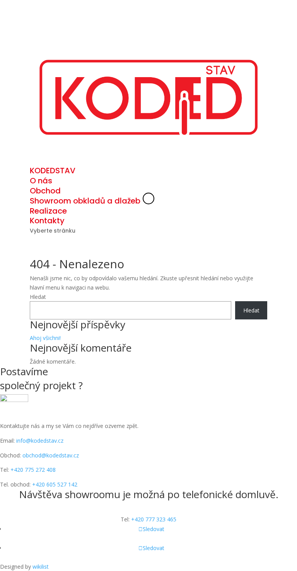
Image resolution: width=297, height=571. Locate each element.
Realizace (48, 210)
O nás (41, 180)
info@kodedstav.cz (39, 440)
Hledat (38, 296)
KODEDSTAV (52, 170)
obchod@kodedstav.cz (50, 455)
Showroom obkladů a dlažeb (85, 200)
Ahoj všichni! (45, 338)
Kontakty (47, 220)
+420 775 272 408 (33, 469)
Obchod (45, 190)
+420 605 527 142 (54, 484)
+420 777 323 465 (153, 519)
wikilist (40, 566)
